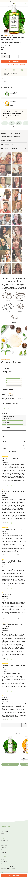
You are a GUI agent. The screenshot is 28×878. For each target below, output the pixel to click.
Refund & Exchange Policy (8, 868)
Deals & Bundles (5, 843)
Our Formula (4, 831)
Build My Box (4, 840)
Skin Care (3, 847)
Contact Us (4, 861)
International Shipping (7, 866)
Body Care (4, 845)
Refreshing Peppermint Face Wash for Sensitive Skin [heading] (9, 755)
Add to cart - (14, 61)
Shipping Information (6, 864)
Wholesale (4, 852)
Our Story (3, 829)
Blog (2, 833)
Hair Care (3, 850)
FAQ (2, 859)
